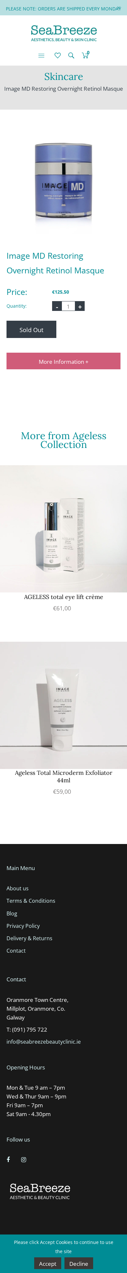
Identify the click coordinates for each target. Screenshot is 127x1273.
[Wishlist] (57, 55)
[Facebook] (9, 1159)
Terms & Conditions (31, 900)
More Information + (64, 361)
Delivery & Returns (29, 938)
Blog (12, 913)
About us (18, 888)
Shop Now (64, 544)
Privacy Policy (23, 925)
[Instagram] (24, 1159)
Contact (16, 950)
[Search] (71, 55)
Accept (47, 1263)
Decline (78, 1263)
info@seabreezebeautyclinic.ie (44, 1041)
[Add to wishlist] (120, 480)
